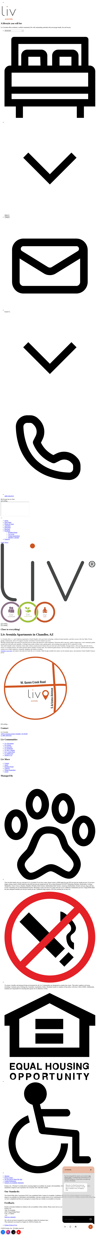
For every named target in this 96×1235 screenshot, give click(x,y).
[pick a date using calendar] (23, 31)
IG (8, 1232)
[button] (49, 879)
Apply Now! (4, 542)
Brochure (7, 529)
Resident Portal (12, 532)
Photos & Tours (9, 524)
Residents (7, 531)
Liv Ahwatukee (9, 743)
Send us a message (10, 1217)
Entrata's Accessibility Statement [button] (14, 1183)
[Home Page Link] (9, 19)
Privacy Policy (8, 1177)
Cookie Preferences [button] (10, 1181)
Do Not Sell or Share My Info (13, 1179)
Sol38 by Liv (8, 755)
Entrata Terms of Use (10, 1225)
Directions (7, 527)
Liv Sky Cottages (9, 750)
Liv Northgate (8, 748)
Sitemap (6, 1176)
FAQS (6, 772)
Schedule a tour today (6, 651)
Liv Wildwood (8, 753)
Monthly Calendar (13, 537)
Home (6, 520)
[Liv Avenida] (17, 786)
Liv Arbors (7, 745)
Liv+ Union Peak (9, 752)
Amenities (7, 526)
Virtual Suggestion (9, 770)
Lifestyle (7, 539)
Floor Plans (7, 522)
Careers (6, 763)
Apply (6, 765)
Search (7, 217)
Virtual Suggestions (14, 536)
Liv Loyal (11, 534)
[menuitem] (49, 521)
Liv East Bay (8, 747)
